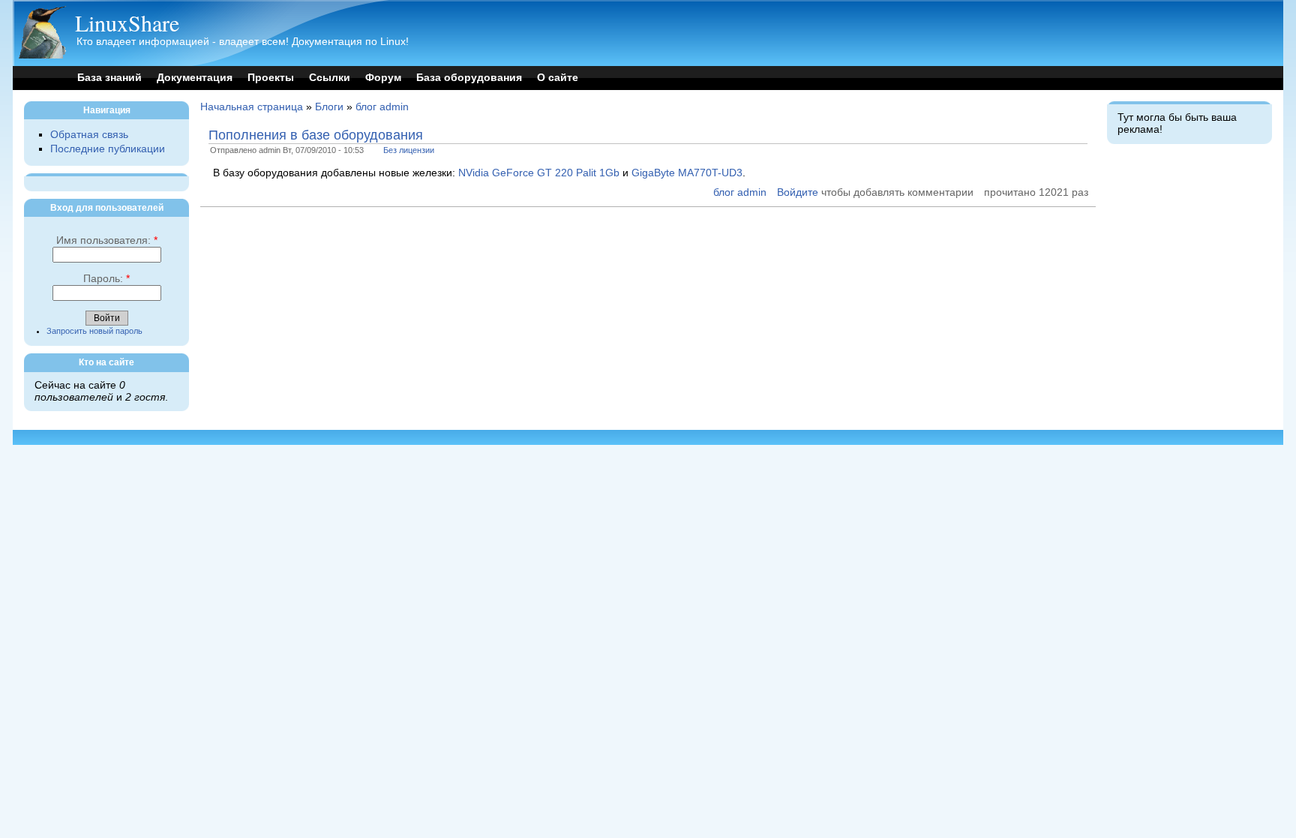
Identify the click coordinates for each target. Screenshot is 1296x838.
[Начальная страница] (42, 55)
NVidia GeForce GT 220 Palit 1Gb (539, 173)
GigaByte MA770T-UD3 (687, 173)
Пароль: (106, 278)
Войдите (797, 192)
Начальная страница (251, 107)
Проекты (271, 77)
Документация (194, 77)
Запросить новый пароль (94, 330)
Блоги (329, 107)
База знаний (109, 77)
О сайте (557, 77)
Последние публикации (107, 149)
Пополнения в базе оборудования (315, 135)
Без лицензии (408, 150)
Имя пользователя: (107, 240)
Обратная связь (89, 134)
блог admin (382, 107)
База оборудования (469, 77)
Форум (383, 77)
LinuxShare (127, 23)
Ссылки (329, 77)
